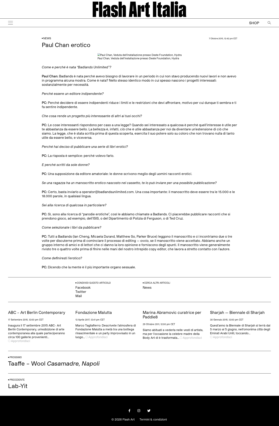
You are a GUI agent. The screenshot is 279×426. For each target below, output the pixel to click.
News (47, 38)
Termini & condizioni (153, 419)
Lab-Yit (17, 385)
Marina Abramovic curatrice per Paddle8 (172, 314)
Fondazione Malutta (93, 312)
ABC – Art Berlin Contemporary (36, 312)
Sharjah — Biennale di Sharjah (237, 312)
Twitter (80, 292)
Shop (254, 23)
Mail (78, 296)
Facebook (83, 287)
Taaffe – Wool (54, 363)
